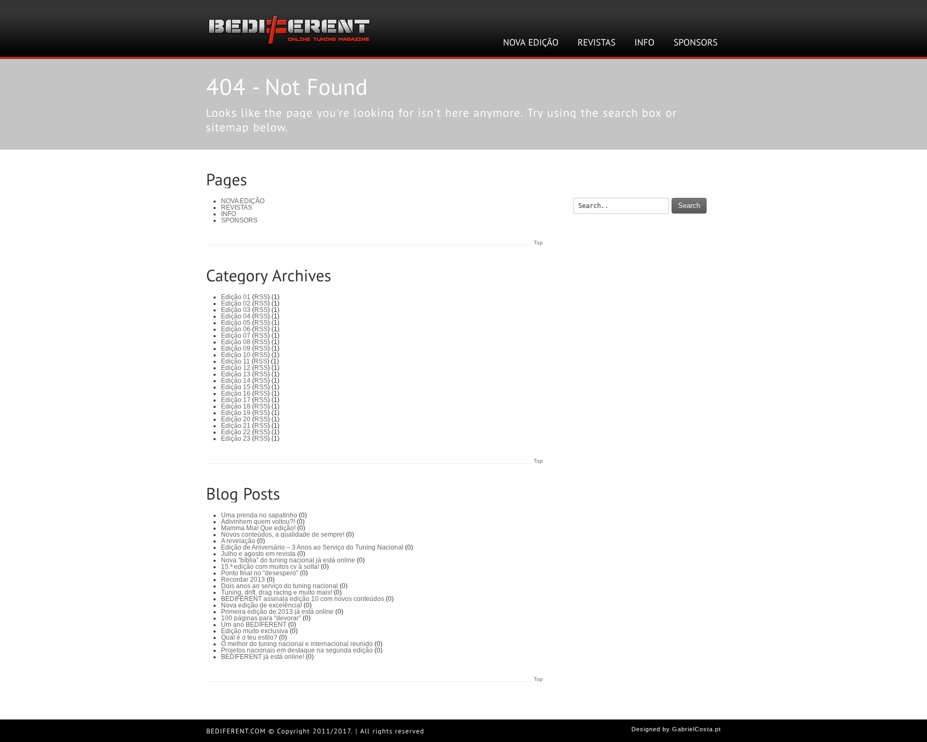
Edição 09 (236, 348)
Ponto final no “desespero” (259, 573)
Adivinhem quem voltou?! (258, 521)
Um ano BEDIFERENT (253, 624)
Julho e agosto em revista (258, 554)
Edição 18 (236, 406)
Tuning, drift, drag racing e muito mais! (276, 592)
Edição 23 (236, 438)
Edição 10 (236, 355)
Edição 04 (236, 316)
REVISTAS (236, 207)
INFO (228, 214)
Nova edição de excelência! (261, 605)
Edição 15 (236, 387)
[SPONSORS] (696, 42)
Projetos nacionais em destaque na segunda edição (297, 650)
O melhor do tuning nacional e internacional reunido (297, 644)
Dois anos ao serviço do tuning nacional (279, 586)
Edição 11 (235, 361)
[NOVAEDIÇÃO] (531, 42)
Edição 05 (236, 323)
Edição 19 (236, 413)
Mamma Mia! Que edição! (258, 528)
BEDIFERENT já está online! (262, 657)
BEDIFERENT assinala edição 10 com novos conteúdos (302, 599)
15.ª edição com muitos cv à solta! (270, 566)
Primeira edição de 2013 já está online (277, 611)
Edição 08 (236, 342)
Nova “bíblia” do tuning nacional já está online (288, 560)
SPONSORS (239, 220)
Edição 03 (236, 310)
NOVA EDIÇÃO (242, 201)
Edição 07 (236, 335)
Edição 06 (236, 329)
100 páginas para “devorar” (261, 618)
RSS (261, 297)
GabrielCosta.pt (696, 729)
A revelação (238, 541)
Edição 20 (236, 419)
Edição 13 (236, 374)
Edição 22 (236, 432)
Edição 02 (236, 303)
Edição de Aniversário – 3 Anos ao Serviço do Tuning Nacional (312, 547)
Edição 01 (236, 297)
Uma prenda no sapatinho (259, 515)
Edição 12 (236, 368)
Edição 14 (236, 380)
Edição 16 (236, 393)
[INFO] (645, 42)
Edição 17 (236, 400)
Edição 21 (236, 425)
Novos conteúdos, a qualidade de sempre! (282, 534)
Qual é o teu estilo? (249, 637)
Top (538, 243)
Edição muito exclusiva (254, 631)
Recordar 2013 (243, 579)
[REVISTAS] (597, 42)
